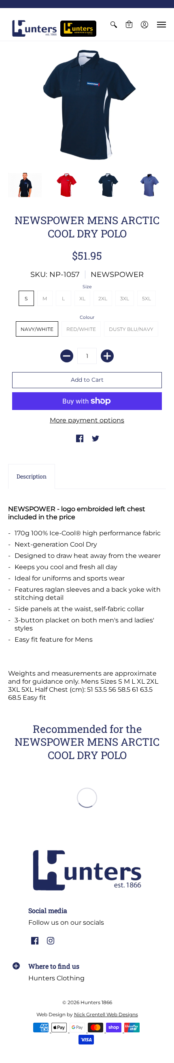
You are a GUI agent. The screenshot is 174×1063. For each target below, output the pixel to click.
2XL (102, 298)
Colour (87, 317)
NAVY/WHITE (37, 329)
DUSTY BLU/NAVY (131, 329)
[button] (113, 24)
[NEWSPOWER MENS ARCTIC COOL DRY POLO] (87, 104)
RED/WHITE (81, 329)
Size (87, 286)
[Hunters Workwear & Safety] (78, 29)
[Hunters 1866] (34, 28)
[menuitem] (113, 24)
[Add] (107, 355)
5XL (146, 298)
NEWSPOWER (117, 274)
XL (82, 298)
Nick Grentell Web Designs (106, 1014)
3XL (124, 298)
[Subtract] (66, 355)
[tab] (31, 476)
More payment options (87, 420)
